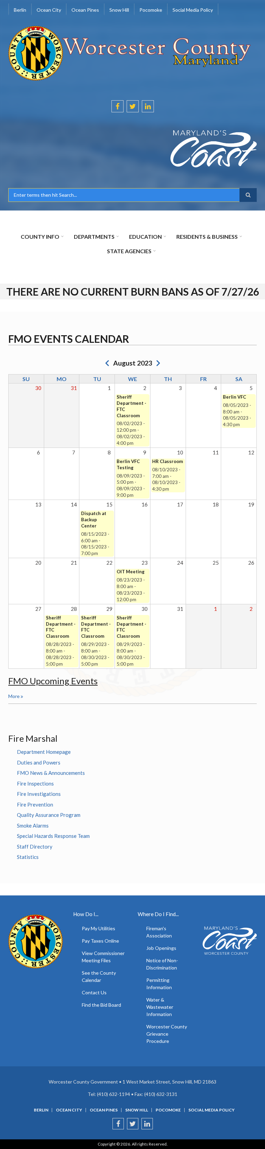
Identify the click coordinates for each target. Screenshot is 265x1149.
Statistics (28, 857)
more (14, 696)
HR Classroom (167, 461)
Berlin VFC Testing (128, 464)
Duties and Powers (38, 762)
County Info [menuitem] (40, 236)
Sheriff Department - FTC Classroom (131, 406)
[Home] (130, 52)
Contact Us (94, 992)
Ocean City (69, 1110)
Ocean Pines (104, 1110)
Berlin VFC (234, 397)
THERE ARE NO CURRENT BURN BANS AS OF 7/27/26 (132, 291)
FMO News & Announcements (51, 773)
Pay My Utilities (98, 928)
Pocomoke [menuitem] (150, 10)
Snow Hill (136, 1110)
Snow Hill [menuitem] (119, 10)
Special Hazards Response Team (53, 836)
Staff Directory (34, 846)
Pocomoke (168, 1110)
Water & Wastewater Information (159, 1007)
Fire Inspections (35, 783)
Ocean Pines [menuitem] (85, 10)
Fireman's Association (159, 931)
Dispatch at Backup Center (93, 520)
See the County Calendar (99, 976)
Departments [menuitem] (94, 236)
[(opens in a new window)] (132, 148)
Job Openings (161, 948)
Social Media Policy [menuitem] (193, 10)
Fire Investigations (39, 794)
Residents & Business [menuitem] (207, 236)
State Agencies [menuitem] (129, 251)
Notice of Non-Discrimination (162, 964)
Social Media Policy (211, 1110)
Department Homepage (44, 752)
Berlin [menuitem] (20, 10)
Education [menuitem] (145, 236)
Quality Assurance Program (48, 815)
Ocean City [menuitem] (49, 10)
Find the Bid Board (101, 1005)
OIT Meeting (131, 571)
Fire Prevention (35, 804)
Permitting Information (159, 983)
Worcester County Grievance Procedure (166, 1034)
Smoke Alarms (33, 825)
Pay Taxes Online (100, 941)
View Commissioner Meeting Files (103, 956)
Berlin (41, 1110)
